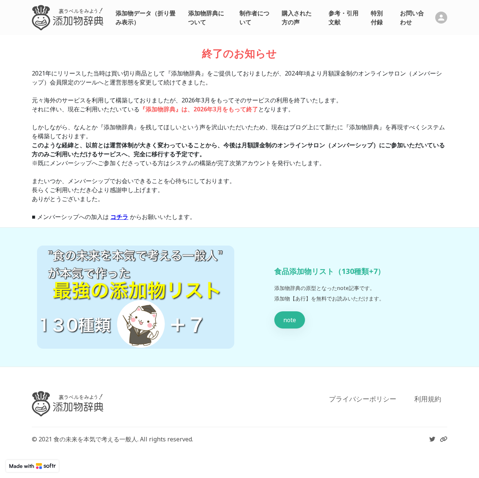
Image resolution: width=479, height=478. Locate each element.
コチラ (119, 217)
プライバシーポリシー (362, 398)
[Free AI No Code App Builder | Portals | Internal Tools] (32, 466)
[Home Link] (68, 17)
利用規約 (427, 398)
